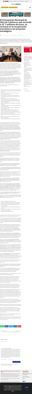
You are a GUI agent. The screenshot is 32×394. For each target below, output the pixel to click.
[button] (30, 7)
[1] (16, 13)
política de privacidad (8, 348)
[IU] (28, 49)
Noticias (18, 35)
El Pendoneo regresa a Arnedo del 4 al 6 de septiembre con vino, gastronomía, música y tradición (27, 64)
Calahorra (15, 35)
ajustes (12, 390)
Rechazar (26, 389)
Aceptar (27, 387)
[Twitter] (24, 381)
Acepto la (6, 348)
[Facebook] (23, 381)
